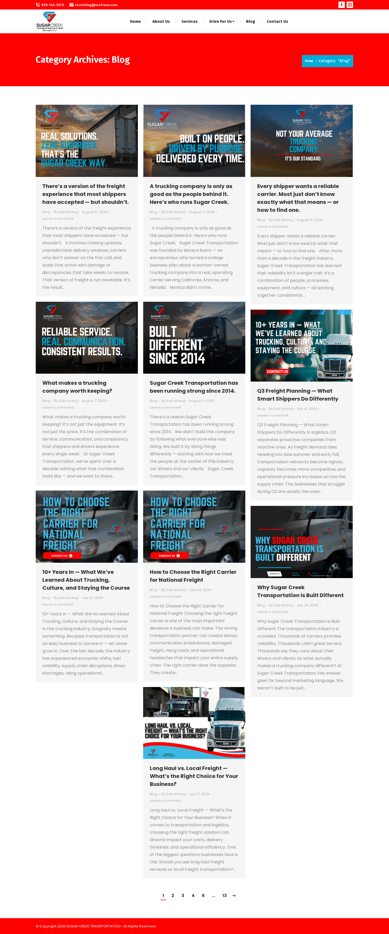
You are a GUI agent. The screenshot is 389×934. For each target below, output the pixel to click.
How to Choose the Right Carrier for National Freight (193, 576)
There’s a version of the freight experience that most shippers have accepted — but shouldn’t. (85, 194)
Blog (46, 211)
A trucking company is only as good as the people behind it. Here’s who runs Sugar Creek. (191, 194)
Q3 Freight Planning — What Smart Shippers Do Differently (297, 394)
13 (225, 895)
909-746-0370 (52, 5)
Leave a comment (58, 218)
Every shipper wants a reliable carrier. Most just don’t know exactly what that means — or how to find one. (298, 198)
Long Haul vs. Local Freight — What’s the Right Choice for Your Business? (194, 776)
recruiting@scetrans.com (96, 5)
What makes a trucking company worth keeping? (77, 387)
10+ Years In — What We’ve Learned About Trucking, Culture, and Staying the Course (86, 580)
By (66, 211)
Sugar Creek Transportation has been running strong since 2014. (194, 387)
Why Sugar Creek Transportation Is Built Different (300, 591)
